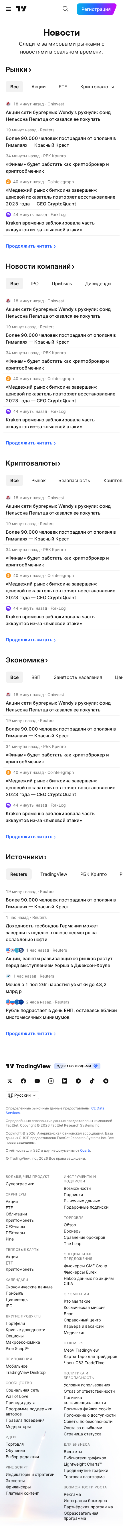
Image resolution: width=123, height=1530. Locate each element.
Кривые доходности (25, 1329)
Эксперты (15, 1480)
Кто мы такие (77, 1301)
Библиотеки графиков (85, 1457)
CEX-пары (15, 1226)
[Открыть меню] (8, 9)
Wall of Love (17, 1396)
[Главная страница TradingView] (21, 9)
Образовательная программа (81, 1516)
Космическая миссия (85, 1307)
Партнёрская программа (88, 1506)
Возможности (77, 1188)
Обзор (70, 1224)
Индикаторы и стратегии (30, 1474)
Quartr (85, 1150)
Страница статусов (83, 1433)
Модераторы (18, 1426)
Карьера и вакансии (84, 1326)
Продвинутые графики (86, 1470)
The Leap (73, 1243)
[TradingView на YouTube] (37, 1081)
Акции (12, 1201)
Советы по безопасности (88, 1421)
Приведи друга (20, 1402)
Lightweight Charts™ (83, 1464)
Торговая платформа (84, 1476)
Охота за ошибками (83, 1427)
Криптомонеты (20, 1220)
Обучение (15, 1450)
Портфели (15, 1323)
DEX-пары (15, 1232)
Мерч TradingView (81, 1350)
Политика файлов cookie (87, 1408)
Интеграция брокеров (85, 1500)
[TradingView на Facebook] (23, 1081)
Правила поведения (25, 1420)
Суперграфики (20, 1183)
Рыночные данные (82, 1200)
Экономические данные (29, 1286)
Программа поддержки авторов (29, 1411)
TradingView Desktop (26, 1372)
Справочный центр (82, 1319)
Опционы (15, 1335)
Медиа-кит (74, 1332)
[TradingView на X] (10, 1081)
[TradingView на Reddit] (106, 1081)
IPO (9, 1305)
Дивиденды (17, 1299)
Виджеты (73, 1451)
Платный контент (22, 1493)
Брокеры (73, 1231)
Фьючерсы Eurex (80, 1272)
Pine (10, 1239)
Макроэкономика (23, 1342)
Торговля (15, 1444)
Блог (68, 1313)
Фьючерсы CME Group (85, 1265)
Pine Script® (17, 1348)
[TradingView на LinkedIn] (65, 1081)
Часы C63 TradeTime (84, 1362)
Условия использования (87, 1384)
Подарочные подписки (86, 1207)
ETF (9, 1207)
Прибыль (14, 1293)
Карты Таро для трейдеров (90, 1356)
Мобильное (16, 1366)
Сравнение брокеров (84, 1237)
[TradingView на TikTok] (92, 1081)
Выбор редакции (22, 1456)
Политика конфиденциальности (85, 1400)
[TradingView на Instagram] (51, 1081)
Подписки (73, 1194)
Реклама (72, 1494)
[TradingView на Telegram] (78, 1081)
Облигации (16, 1213)
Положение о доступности (90, 1415)
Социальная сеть (22, 1390)
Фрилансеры (18, 1486)
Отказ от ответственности (89, 1391)
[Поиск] (65, 9)
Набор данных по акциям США (89, 1281)
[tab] (14, 86)
